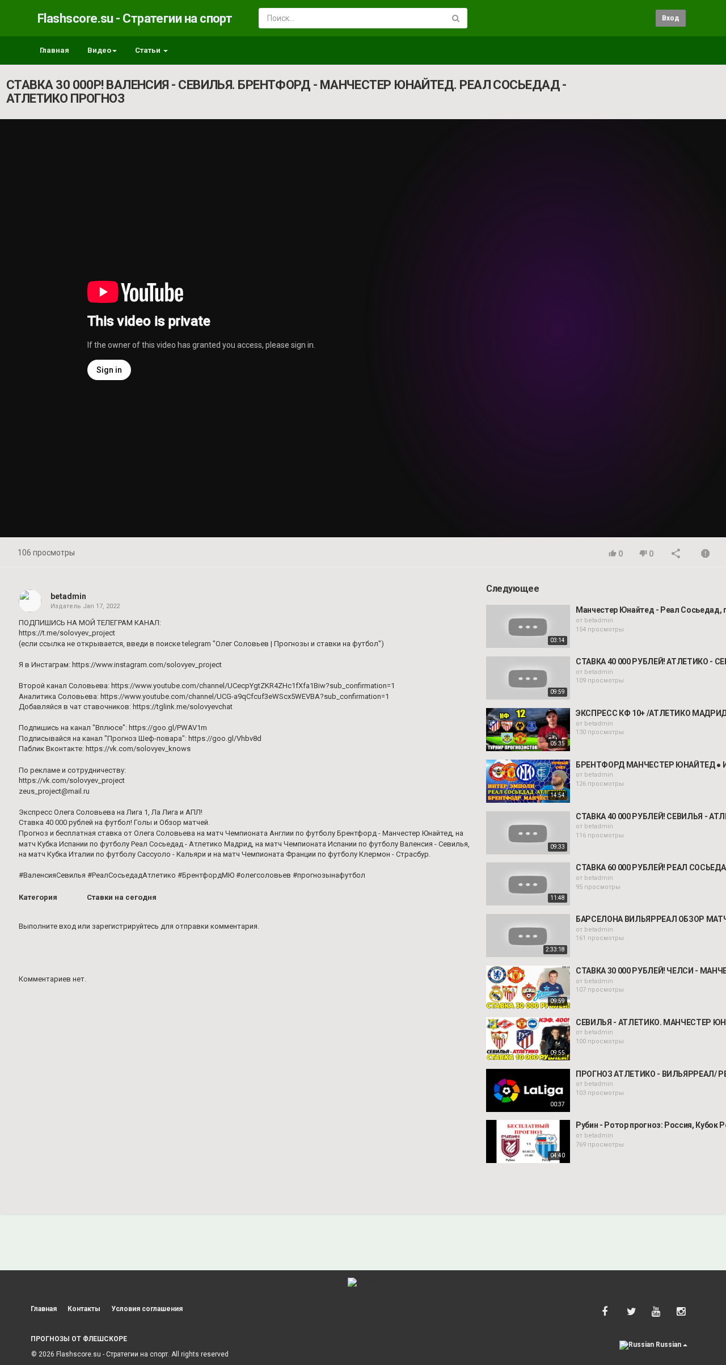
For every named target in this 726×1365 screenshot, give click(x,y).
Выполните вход (47, 926)
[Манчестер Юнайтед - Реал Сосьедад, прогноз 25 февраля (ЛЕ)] (528, 626)
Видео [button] (99, 50)
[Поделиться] (676, 554)
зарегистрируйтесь (125, 926)
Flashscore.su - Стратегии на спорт (134, 18)
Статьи (148, 50)
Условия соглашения (147, 1309)
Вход (670, 18)
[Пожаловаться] (705, 554)
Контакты (83, 1309)
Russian (668, 1345)
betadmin (68, 596)
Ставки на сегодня (122, 897)
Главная (54, 50)
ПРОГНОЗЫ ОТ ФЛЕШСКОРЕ (79, 1339)
